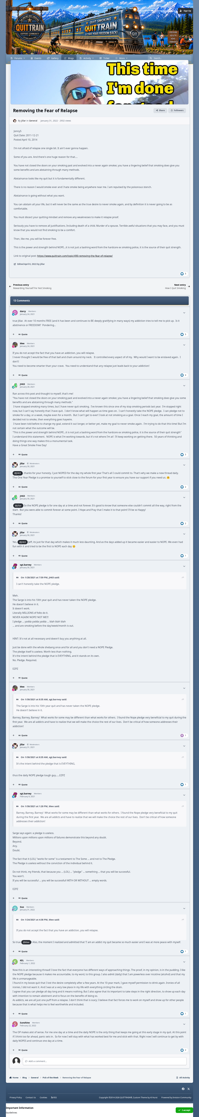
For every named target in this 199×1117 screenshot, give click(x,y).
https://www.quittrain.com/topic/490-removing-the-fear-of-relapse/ (75, 256)
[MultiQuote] (13, 334)
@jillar (18, 505)
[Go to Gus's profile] (15, 908)
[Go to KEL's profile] (15, 961)
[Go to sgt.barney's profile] (15, 566)
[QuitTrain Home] (25, 25)
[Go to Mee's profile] (15, 344)
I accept (186, 1110)
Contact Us (31, 1097)
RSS (55, 1097)
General (33, 120)
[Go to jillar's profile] (14, 120)
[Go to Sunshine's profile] (15, 1024)
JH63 (51, 577)
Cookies (43, 1097)
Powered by (176, 1097)
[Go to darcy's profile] (15, 312)
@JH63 (17, 473)
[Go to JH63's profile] (15, 385)
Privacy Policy (16, 1097)
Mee (51, 806)
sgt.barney (55, 699)
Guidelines (11, 1112)
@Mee (26, 942)
